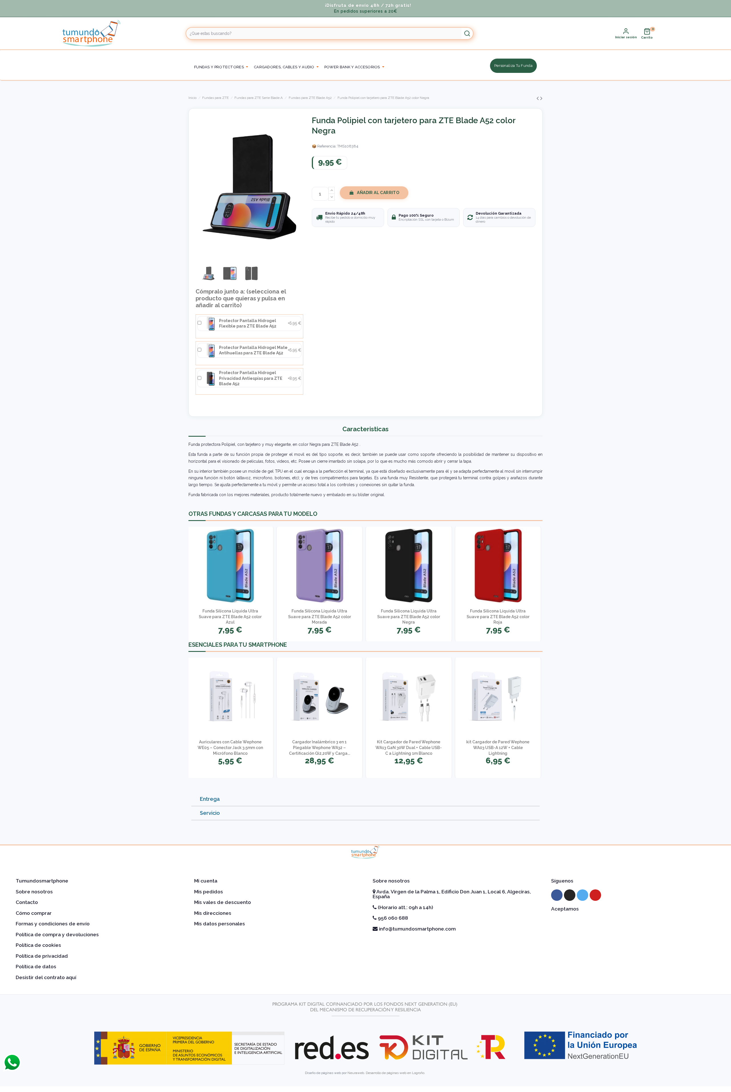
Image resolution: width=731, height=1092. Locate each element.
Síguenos (562, 881)
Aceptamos (565, 909)
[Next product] (541, 98)
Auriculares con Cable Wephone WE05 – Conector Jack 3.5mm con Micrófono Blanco (230, 747)
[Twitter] (582, 895)
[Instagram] (569, 895)
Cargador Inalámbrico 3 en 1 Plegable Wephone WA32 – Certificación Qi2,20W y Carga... (319, 747)
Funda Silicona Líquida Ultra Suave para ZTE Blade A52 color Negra (408, 616)
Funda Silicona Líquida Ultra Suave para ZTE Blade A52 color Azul (230, 616)
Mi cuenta (205, 881)
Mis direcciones (212, 913)
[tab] (365, 799)
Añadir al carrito (378, 192)
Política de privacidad (42, 956)
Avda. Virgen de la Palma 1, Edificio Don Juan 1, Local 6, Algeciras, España (452, 894)
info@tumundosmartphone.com (417, 929)
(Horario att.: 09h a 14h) (405, 907)
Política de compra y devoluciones (57, 934)
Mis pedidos (208, 892)
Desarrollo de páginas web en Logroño (395, 1073)
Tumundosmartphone (42, 881)
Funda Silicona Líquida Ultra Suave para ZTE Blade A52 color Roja (498, 616)
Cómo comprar (34, 913)
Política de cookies (38, 945)
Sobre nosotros (34, 892)
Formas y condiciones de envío (53, 924)
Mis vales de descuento (222, 902)
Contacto (27, 902)
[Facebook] (557, 895)
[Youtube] (595, 895)
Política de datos (36, 966)
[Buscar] (467, 33)
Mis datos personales (219, 924)
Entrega (210, 799)
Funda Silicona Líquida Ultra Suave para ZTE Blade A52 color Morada (319, 616)
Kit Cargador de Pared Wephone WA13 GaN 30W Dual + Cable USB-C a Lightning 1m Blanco (408, 747)
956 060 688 (392, 918)
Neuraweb (356, 1073)
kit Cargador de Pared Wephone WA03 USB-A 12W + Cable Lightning (497, 747)
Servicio (210, 813)
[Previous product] (538, 98)
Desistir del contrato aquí (46, 977)
